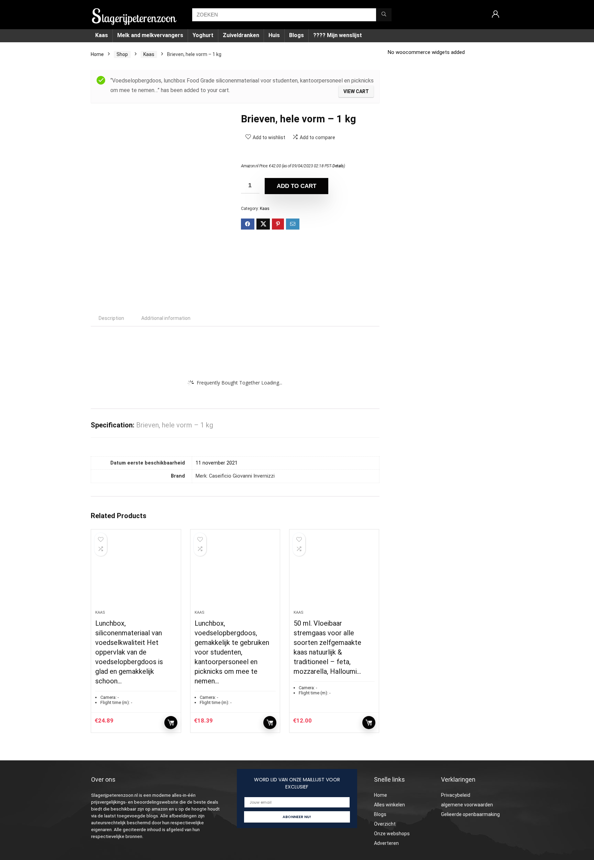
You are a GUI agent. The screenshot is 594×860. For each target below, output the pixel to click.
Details (338, 166)
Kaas (101, 35)
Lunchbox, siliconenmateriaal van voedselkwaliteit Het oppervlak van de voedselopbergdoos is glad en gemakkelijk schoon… (129, 652)
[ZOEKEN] (384, 14)
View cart (356, 91)
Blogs (296, 35)
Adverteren (386, 843)
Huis (274, 35)
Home (97, 54)
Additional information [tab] (165, 318)
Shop (122, 54)
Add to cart (296, 186)
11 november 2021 (217, 463)
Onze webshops (392, 833)
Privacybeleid (455, 795)
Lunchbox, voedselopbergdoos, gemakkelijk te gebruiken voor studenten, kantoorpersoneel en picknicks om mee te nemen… (232, 652)
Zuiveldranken (241, 35)
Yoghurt (202, 35)
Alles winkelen (389, 804)
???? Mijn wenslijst (337, 35)
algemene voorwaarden (467, 804)
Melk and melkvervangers (150, 35)
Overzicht (385, 824)
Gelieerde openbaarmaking (470, 814)
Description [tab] (111, 318)
